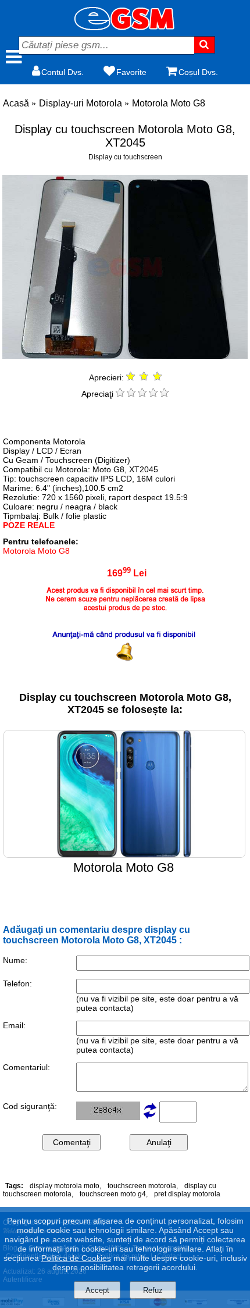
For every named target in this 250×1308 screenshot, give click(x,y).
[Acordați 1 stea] (120, 393)
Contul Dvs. (62, 72)
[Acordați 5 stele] (164, 393)
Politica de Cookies (76, 1258)
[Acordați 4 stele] (153, 393)
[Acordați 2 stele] (131, 393)
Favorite (131, 72)
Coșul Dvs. (198, 72)
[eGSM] (125, 27)
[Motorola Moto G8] (124, 855)
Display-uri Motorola (80, 103)
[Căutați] (205, 45)
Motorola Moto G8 (168, 103)
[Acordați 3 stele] (142, 393)
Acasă (16, 103)
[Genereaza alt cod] (150, 1117)
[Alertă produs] (125, 638)
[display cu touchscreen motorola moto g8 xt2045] (124, 356)
